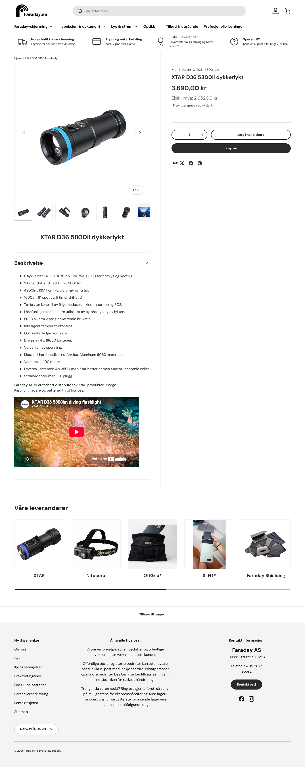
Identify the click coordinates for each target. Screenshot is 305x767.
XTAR (39, 575)
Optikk (149, 26)
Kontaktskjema (26, 702)
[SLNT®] (209, 544)
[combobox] (159, 11)
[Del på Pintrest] (199, 163)
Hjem (17, 58)
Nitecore (95, 575)
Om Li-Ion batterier (30, 685)
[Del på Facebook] (190, 163)
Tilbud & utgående (182, 26)
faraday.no (31, 750)
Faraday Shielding (266, 575)
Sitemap (21, 711)
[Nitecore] (95, 544)
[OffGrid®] (152, 544)
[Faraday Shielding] (265, 544)
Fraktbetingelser (27, 676)
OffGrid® (153, 575)
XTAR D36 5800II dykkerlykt (42, 58)
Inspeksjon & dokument (79, 26)
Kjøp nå (231, 148)
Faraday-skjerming (31, 26)
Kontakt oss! (246, 684)
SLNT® (209, 575)
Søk (17, 658)
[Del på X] (182, 163)
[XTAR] (39, 544)
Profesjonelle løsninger (224, 26)
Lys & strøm (121, 26)
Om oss (20, 649)
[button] (288, 11)
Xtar (174, 70)
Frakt (177, 105)
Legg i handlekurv (250, 135)
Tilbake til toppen (152, 614)
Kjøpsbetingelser (28, 667)
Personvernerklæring (31, 694)
